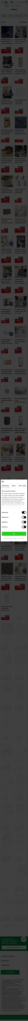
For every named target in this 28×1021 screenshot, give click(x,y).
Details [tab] (14, 485)
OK (14, 533)
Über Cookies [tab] (22, 485)
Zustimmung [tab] (5, 485)
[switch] (24, 517)
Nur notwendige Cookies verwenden (14, 538)
